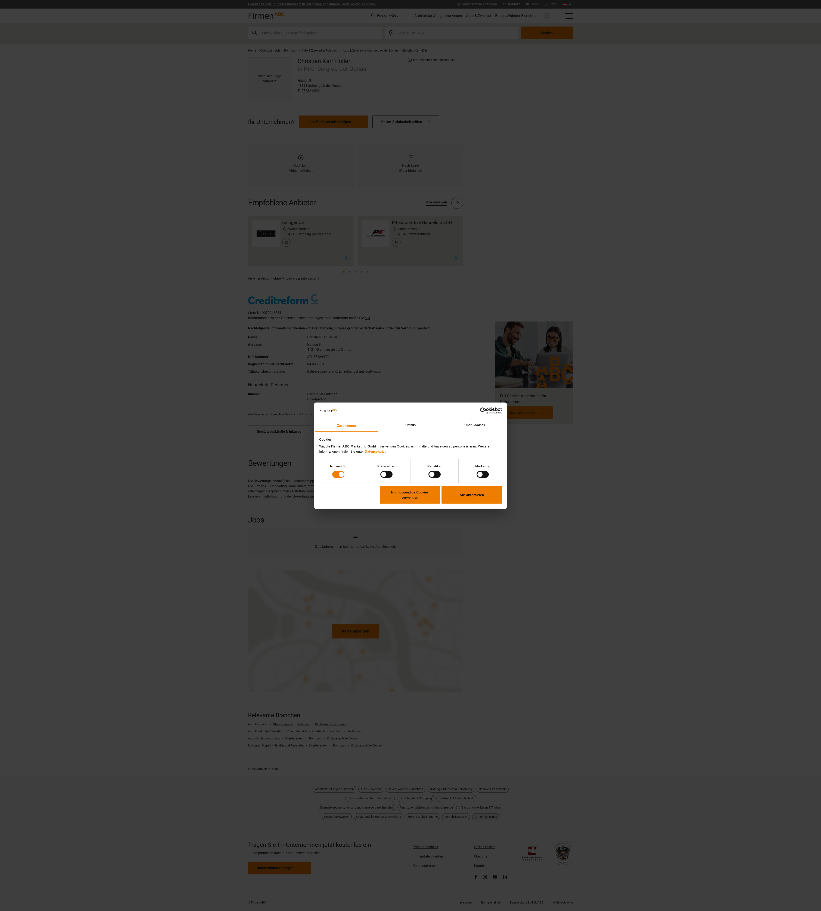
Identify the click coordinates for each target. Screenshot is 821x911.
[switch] (386, 474)
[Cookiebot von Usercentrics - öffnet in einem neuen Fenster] (483, 410)
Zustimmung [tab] (346, 425)
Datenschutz (375, 451)
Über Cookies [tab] (474, 425)
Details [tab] (410, 425)
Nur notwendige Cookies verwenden (409, 494)
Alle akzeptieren (472, 494)
